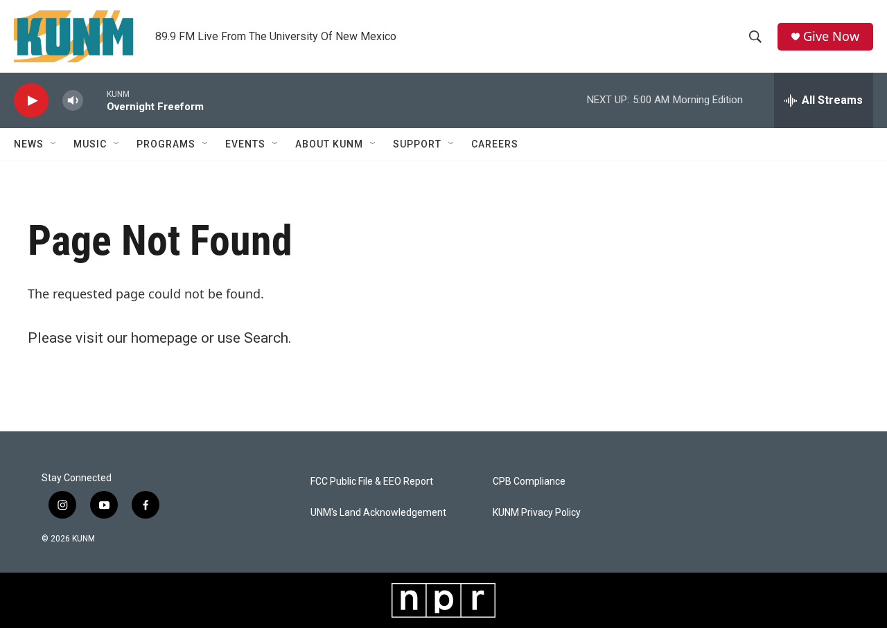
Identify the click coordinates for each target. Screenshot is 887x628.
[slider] (95, 100)
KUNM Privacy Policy (537, 513)
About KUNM (329, 144)
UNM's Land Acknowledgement (378, 513)
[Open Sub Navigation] (54, 144)
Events (245, 144)
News (29, 144)
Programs (166, 144)
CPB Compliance (529, 481)
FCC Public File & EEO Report (371, 481)
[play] (31, 101)
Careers (494, 144)
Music (90, 144)
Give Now (831, 36)
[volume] (73, 100)
